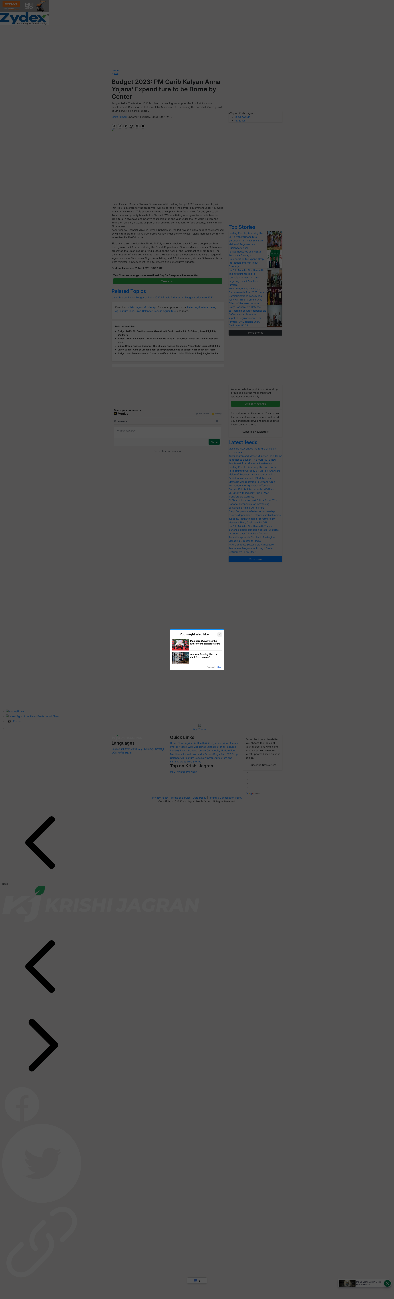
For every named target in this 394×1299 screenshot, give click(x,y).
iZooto (219, 667)
